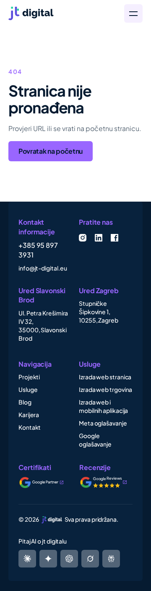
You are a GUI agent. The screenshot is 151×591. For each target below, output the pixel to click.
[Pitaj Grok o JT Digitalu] (111, 558)
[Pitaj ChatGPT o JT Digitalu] (69, 558)
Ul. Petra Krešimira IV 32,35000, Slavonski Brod (43, 325)
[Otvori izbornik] (133, 13)
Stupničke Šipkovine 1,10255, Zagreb (98, 311)
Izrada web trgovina (105, 389)
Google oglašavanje (95, 440)
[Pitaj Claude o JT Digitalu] (90, 558)
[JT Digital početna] (61, 13)
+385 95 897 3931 (38, 250)
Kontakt (29, 427)
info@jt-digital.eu (42, 268)
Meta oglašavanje (103, 423)
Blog (24, 402)
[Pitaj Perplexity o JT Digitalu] (27, 558)
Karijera (28, 414)
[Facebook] (114, 238)
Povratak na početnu (50, 151)
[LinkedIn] (98, 238)
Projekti (29, 377)
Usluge (28, 389)
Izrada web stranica (105, 377)
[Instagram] (82, 238)
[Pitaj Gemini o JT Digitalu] (48, 558)
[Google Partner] (46, 482)
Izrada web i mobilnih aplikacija (103, 406)
